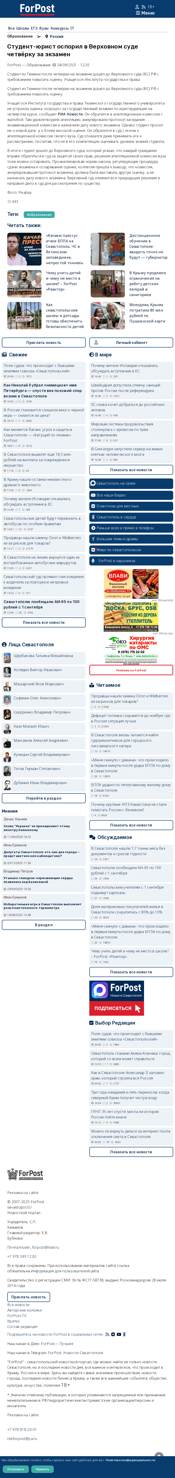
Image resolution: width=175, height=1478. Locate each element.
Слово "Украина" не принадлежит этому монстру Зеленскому (37, 828)
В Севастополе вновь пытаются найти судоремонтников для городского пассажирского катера (125, 740)
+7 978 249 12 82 (22, 1256)
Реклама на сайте (23, 1192)
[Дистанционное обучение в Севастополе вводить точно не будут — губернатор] (108, 249)
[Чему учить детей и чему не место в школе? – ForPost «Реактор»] (24, 283)
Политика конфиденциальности (130, 1460)
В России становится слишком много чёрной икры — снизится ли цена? (44, 412)
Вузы (44, 28)
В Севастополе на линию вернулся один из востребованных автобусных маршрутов (42, 560)
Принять (42, 1469)
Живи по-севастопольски (119, 550)
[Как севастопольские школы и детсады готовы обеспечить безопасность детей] (24, 315)
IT (72, 28)
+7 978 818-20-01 (22, 1429)
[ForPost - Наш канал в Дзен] (128, 1334)
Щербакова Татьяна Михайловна (43, 655)
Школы (22, 28)
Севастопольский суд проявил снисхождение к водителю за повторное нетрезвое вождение (44, 582)
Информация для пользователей (60, 1270)
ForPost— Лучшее (57, 1343)
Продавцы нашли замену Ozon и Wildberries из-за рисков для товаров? (42, 540)
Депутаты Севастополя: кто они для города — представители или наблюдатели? (42, 854)
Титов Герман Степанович (37, 768)
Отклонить (15, 1469)
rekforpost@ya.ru (22, 1438)
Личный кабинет (131, 342)
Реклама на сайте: (23, 1414)
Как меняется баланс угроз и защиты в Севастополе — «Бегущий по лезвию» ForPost (38, 435)
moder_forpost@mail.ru (39, 1247)
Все (11, 28)
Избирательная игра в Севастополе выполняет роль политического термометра (43, 906)
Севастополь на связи (116, 483)
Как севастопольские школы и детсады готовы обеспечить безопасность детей (65, 315)
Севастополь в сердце (116, 517)
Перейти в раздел (43, 798)
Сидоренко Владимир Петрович (42, 712)
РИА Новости (70, 114)
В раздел (44, 924)
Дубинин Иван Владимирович (40, 782)
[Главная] (37, 6)
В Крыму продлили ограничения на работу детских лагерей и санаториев (147, 283)
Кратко (13, 1321)
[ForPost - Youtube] (119, 1334)
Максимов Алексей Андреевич (41, 740)
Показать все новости (44, 622)
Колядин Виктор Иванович (38, 669)
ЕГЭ (34, 28)
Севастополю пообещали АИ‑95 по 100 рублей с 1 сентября (42, 604)
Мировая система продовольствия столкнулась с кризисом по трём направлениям (122, 429)
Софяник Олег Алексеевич (37, 698)
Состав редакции (22, 1326)
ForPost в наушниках (117, 561)
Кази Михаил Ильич (31, 726)
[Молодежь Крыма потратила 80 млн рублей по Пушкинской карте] (108, 315)
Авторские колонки (24, 1310)
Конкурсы (60, 28)
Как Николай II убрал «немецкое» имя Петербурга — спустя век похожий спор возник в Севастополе (43, 390)
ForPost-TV (16, 1315)
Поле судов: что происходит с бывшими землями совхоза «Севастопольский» (39, 368)
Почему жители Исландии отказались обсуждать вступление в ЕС (37, 501)
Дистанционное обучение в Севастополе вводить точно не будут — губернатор (148, 246)
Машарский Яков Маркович (39, 683)
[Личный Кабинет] (137, 6)
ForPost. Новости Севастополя (75, 1352)
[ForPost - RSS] (107, 1334)
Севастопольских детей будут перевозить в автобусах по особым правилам (42, 521)
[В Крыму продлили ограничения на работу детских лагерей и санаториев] (108, 283)
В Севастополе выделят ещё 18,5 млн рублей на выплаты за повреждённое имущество (37, 460)
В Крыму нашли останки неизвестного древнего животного (38, 482)
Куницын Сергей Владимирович (42, 754)
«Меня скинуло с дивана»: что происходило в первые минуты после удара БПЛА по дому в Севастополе (131, 765)
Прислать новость (43, 342)
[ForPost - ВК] (113, 1334)
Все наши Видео (111, 495)
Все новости (18, 1304)
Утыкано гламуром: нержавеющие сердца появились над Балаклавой (38, 880)
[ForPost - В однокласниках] (124, 1334)
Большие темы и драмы (117, 539)
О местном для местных (118, 506)
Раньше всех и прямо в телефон (125, 528)
